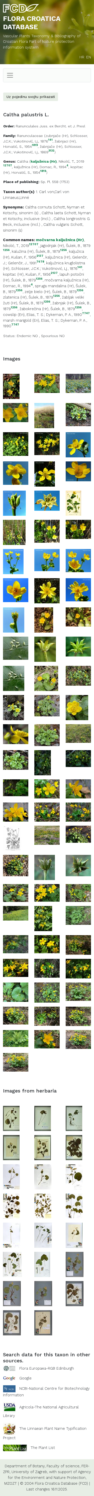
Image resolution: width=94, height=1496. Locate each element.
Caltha (22, 161)
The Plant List (43, 1447)
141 (50, 140)
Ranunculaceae (30, 136)
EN (88, 57)
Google (25, 1378)
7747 (86, 313)
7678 (40, 261)
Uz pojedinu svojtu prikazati (30, 97)
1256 (6, 250)
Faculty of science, (63, 1466)
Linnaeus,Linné (16, 197)
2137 (39, 255)
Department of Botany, (25, 1466)
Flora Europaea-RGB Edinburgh (46, 1368)
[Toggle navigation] (10, 75)
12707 (7, 165)
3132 (51, 151)
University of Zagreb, (30, 1472)
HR (81, 57)
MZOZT (10, 1483)
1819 (35, 145)
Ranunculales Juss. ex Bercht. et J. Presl (50, 126)
